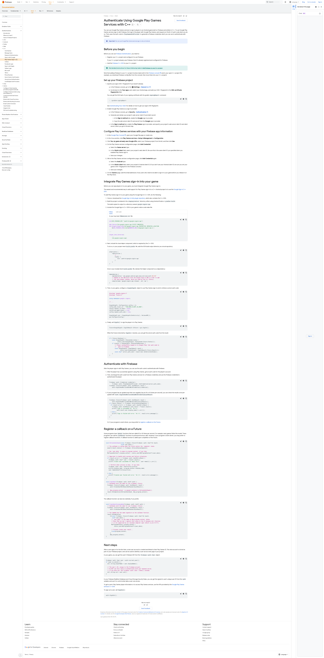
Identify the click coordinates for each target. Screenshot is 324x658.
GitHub (27, 638)
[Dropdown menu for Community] (66, 2)
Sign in (320, 2)
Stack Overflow (206, 630)
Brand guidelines (206, 638)
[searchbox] (11, 16)
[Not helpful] (186, 16)
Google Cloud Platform (73, 647)
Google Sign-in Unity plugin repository (133, 198)
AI (24, 11)
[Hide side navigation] (20, 655)
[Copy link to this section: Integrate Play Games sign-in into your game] (160, 182)
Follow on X (117, 632)
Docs (50, 2)
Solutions (36, 2)
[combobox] (274, 2)
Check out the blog (119, 627)
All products (86, 647)
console (154, 73)
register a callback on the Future (150, 422)
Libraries (27, 635)
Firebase (106, 16)
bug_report (316, 7)
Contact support (206, 627)
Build (18, 2)
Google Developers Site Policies (123, 613)
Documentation (8, 7)
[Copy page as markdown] (137, 24)
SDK (118, 63)
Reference (50, 11)
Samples (58, 11)
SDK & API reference (30, 630)
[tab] (110, 212)
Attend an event (118, 638)
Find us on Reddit (118, 630)
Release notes (206, 635)
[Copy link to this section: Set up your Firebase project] (134, 80)
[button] (10, 26)
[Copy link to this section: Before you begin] (126, 49)
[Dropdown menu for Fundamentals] (21, 11)
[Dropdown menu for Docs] (54, 2)
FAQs (203, 640)
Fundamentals (15, 11)
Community (60, 2)
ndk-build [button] (118, 212)
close (321, 7)
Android (46, 647)
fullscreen (319, 7)
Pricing (44, 2)
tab (145, 87)
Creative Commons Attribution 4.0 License (149, 612)
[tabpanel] (147, 228)
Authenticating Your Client (118, 106)
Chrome (53, 647)
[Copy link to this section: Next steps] (118, 545)
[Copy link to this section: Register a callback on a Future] (143, 429)
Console (117, 135)
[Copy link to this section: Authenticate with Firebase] (139, 364)
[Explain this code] (180, 99)
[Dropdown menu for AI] (27, 11)
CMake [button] (111, 212)
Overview (5, 11)
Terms (26, 654)
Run (27, 2)
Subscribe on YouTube (119, 635)
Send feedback (181, 20)
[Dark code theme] (183, 99)
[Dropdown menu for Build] (22, 2)
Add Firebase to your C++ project (152, 68)
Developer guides (29, 627)
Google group (206, 632)
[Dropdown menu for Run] (30, 2)
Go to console (311, 2)
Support (71, 2)
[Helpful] (184, 16)
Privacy (31, 654)
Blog (303, 2)
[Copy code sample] (186, 99)
